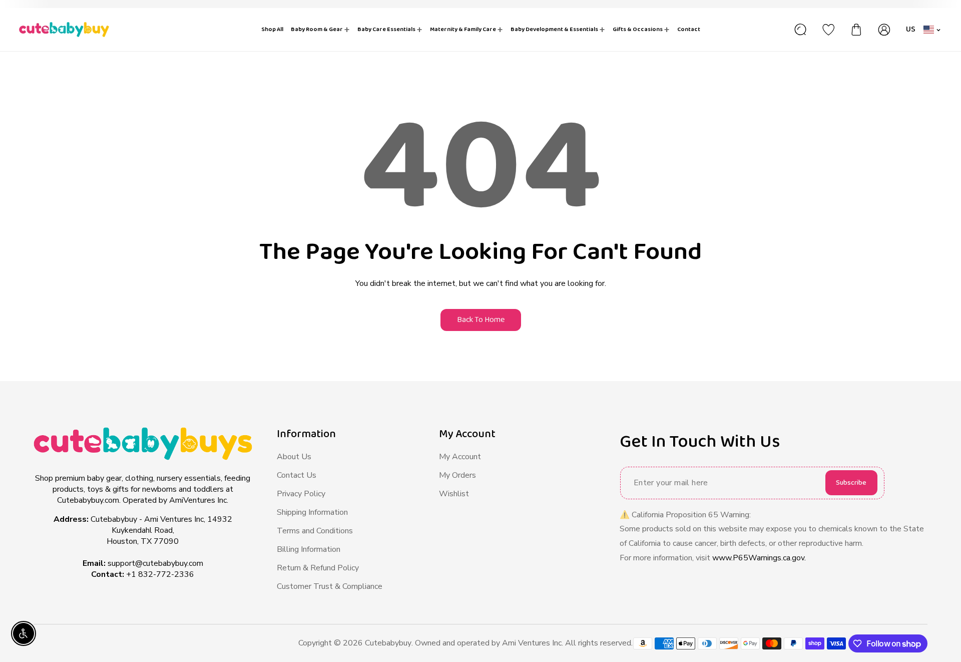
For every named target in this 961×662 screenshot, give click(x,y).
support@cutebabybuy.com (155, 563)
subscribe (851, 482)
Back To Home (481, 319)
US (911, 29)
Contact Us (296, 475)
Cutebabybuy (388, 642)
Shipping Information (312, 512)
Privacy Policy (301, 493)
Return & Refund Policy (318, 567)
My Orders (457, 475)
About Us (294, 456)
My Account (460, 456)
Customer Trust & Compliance (329, 586)
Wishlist (454, 493)
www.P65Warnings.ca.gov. (759, 557)
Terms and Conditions (315, 530)
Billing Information (308, 549)
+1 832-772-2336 (160, 574)
